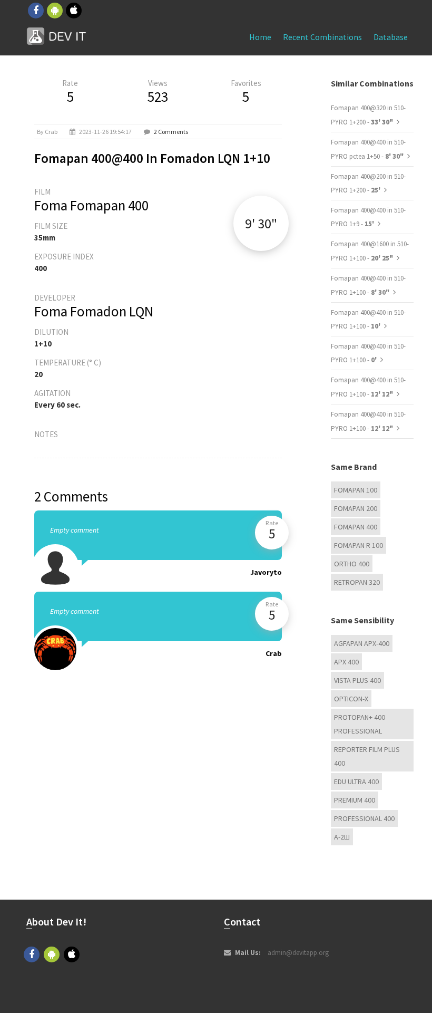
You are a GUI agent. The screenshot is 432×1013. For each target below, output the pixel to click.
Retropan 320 (357, 582)
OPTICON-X (351, 698)
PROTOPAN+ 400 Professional (359, 724)
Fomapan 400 (355, 527)
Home (260, 37)
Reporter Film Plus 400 (367, 756)
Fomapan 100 (355, 490)
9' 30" (261, 223)
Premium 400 (354, 800)
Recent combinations (322, 37)
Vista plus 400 (357, 680)
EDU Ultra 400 (356, 781)
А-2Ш (342, 837)
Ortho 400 (351, 563)
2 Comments (171, 132)
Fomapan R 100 (358, 545)
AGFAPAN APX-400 (361, 643)
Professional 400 (364, 818)
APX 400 (346, 662)
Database (391, 37)
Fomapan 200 (355, 508)
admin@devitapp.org (298, 952)
